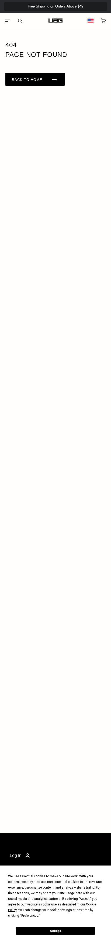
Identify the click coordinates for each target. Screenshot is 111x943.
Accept (55, 931)
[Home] (55, 21)
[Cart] (103, 20)
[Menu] (7, 20)
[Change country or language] (90, 20)
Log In (16, 855)
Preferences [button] (29, 916)
